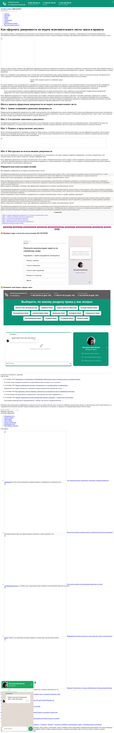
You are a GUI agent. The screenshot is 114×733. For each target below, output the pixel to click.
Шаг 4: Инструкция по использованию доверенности (18, 221)
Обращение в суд (9, 416)
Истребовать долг (9, 424)
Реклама (50, 724)
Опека (6, 18)
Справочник (8, 20)
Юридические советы (10, 23)
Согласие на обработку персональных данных (68, 724)
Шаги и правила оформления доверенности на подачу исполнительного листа (25, 215)
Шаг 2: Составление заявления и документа (15, 218)
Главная (6, 14)
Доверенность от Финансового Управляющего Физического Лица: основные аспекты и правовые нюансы (47, 379)
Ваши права (8, 419)
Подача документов (10, 422)
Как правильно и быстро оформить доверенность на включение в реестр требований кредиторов (44, 391)
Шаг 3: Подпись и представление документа (15, 220)
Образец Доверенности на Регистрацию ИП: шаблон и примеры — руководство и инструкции (44, 397)
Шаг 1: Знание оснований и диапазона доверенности (17, 216)
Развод (6, 17)
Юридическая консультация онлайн (12, 223)
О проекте (43, 724)
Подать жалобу (8, 417)
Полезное (7, 15)
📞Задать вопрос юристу (12, 25)
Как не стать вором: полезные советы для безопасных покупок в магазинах (90, 532)
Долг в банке (8, 421)
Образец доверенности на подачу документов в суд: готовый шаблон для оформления (41, 385)
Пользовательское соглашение (92, 724)
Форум (6, 22)
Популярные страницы (11, 425)
